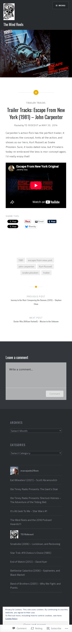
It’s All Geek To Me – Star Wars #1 (28, 511)
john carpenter (26, 266)
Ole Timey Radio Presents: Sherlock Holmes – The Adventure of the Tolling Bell (35, 500)
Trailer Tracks (36, 103)
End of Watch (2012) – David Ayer (28, 561)
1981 (21, 260)
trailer (46, 272)
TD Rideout (31, 125)
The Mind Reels (13, 24)
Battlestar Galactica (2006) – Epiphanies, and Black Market (35, 572)
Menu (62, 5)
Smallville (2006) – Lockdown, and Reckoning (35, 543)
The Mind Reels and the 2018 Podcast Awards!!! (31, 521)
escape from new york (40, 260)
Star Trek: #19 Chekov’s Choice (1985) (30, 552)
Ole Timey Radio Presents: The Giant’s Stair (34, 489)
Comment (54, 393)
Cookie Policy (11, 618)
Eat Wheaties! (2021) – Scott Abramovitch (33, 480)
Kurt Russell (45, 266)
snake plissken (30, 272)
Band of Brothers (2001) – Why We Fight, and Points (35, 585)
